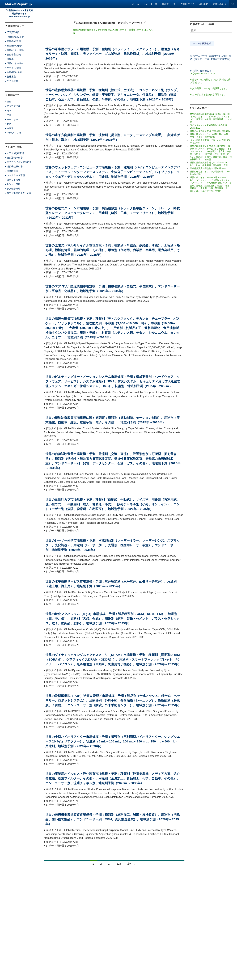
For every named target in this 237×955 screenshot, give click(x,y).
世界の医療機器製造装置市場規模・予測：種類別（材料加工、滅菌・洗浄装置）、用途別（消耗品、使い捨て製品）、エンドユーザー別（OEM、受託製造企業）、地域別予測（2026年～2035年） (112, 819)
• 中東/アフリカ (13, 132)
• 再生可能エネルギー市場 (18, 193)
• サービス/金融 (13, 67)
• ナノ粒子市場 (12, 188)
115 (119, 863)
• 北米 (8, 123)
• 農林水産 (10, 76)
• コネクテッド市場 (15, 175)
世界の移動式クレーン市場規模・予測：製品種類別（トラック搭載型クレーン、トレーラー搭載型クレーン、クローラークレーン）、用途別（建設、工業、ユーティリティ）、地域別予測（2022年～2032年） (112, 212)
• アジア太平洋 (12, 106)
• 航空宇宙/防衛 (13, 54)
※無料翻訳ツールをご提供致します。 (209, 88)
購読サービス (169, 4)
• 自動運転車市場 (14, 157)
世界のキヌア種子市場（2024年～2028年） (210, 131)
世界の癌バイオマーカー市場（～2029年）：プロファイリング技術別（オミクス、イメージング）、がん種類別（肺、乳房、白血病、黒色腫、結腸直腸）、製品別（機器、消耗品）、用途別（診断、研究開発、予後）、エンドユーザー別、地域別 (211, 184)
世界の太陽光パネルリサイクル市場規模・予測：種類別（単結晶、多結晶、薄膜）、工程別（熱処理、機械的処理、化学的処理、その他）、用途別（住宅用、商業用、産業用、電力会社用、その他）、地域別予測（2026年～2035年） (112, 250)
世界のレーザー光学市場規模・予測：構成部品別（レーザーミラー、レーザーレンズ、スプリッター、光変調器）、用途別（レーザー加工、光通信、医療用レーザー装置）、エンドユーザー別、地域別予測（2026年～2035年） (112, 545)
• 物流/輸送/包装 (13, 72)
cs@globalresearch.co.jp (202, 73)
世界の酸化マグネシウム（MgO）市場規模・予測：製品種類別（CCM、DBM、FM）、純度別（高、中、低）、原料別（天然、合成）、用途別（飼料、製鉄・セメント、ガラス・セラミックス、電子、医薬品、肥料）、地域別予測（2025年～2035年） (112, 618)
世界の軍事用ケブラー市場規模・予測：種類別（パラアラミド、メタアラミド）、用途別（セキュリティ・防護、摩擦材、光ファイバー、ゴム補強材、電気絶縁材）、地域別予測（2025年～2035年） (112, 53)
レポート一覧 (150, 4)
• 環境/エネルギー (14, 63)
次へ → (131, 863)
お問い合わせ (219, 4)
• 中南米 (9, 128)
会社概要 (203, 4)
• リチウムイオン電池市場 (18, 162)
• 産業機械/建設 (13, 41)
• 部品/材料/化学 (13, 45)
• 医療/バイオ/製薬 (14, 50)
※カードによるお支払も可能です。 (208, 94)
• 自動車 (9, 59)
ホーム (135, 4)
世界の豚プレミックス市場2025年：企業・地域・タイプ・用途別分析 (210, 135)
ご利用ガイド (187, 4)
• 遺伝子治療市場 (14, 166)
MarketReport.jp (18, 4)
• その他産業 (11, 81)
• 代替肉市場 (11, 171)
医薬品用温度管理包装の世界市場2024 (208, 168)
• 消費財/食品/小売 (14, 37)
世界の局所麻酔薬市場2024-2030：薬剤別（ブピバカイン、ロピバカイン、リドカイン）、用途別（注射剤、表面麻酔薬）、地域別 (211, 118)
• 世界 (8, 101)
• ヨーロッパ (11, 119)
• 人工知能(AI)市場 (14, 153)
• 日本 (8, 110)
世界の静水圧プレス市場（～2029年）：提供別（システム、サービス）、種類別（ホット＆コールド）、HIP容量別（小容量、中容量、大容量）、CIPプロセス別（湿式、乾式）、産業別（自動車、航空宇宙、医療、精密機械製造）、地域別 (211, 153)
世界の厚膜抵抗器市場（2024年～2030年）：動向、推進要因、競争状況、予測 (208, 163)
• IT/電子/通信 (12, 32)
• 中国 (8, 115)
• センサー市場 (12, 184)
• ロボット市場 (12, 180)
